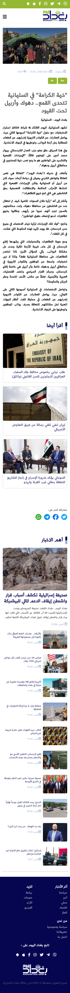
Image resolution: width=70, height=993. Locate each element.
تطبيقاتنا (62, 932)
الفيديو (28, 907)
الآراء (29, 902)
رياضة (29, 892)
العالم (64, 912)
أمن (65, 897)
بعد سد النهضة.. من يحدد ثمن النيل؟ (24, 826)
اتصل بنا (62, 937)
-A (52, 80)
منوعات (28, 897)
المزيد (29, 886)
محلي (64, 902)
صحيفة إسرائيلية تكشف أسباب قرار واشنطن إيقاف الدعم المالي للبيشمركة (35, 598)
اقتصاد (63, 907)
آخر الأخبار (61, 886)
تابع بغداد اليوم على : (35, 945)
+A (62, 80)
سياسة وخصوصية (57, 927)
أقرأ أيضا (55, 325)
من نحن (62, 921)
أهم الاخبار (52, 540)
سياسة (63, 892)
